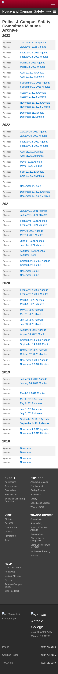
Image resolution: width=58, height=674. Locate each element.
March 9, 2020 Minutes (32, 304)
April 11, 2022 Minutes (32, 156)
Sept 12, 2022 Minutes (32, 176)
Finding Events (37, 490)
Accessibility (36, 523)
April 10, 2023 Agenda (32, 72)
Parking (8, 531)
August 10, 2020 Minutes (33, 334)
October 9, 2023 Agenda (33, 92)
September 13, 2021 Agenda (35, 261)
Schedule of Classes (40, 503)
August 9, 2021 (28, 255)
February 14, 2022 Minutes (34, 146)
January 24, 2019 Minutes (33, 383)
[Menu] (53, 3)
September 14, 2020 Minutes (35, 344)
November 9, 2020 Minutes (34, 364)
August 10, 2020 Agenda (33, 330)
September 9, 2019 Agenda (34, 419)
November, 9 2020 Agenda (34, 360)
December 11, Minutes (32, 117)
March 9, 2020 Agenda (32, 300)
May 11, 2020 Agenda (31, 310)
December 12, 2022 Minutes (35, 196)
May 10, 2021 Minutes (31, 235)
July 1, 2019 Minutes (31, 413)
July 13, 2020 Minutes (31, 324)
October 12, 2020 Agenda (33, 350)
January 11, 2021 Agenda (33, 211)
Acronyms (10, 571)
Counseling (10, 490)
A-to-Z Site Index (13, 567)
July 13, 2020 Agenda (31, 320)
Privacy (34, 555)
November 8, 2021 (30, 271)
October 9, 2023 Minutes (33, 96)
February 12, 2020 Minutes (34, 294)
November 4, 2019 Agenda (34, 429)
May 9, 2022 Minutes (31, 166)
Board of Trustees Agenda (39, 528)
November (25, 458)
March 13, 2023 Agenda (32, 62)
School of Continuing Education (15, 499)
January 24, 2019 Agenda (33, 379)
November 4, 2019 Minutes (34, 433)
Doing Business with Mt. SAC (40, 545)
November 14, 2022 (30, 186)
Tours (7, 540)
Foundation (35, 494)
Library (33, 498)
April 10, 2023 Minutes (32, 76)
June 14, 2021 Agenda (32, 241)
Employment (36, 486)
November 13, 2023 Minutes (35, 107)
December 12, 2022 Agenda (35, 192)
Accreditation (36, 519)
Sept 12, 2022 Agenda (32, 171)
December (25, 448)
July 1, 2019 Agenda (31, 409)
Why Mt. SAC (37, 507)
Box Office (10, 523)
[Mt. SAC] (29, 3)
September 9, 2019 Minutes (34, 423)
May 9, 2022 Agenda (31, 161)
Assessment (11, 486)
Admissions (10, 482)
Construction (36, 534)
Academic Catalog (39, 482)
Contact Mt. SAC (13, 576)
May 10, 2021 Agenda (31, 231)
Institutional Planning (40, 551)
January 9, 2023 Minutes (33, 47)
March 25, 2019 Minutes (32, 393)
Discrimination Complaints (37, 539)
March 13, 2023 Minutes (32, 67)
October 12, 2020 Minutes (33, 354)
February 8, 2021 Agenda (33, 221)
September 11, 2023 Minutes (35, 86)
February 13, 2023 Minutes (34, 57)
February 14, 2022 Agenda (34, 141)
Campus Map (11, 527)
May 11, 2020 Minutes (31, 314)
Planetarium (10, 536)
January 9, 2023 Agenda (33, 42)
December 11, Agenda (32, 113)
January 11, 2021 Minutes (33, 215)
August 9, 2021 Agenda (32, 251)
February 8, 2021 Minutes (33, 225)
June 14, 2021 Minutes (32, 245)
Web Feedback (12, 591)
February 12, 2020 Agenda (34, 290)
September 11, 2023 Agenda (35, 82)
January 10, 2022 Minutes (33, 136)
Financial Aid (11, 494)
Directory (9, 580)
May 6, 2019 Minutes (31, 403)
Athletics (9, 519)
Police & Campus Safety (13, 585)
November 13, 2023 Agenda (35, 102)
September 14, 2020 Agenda (35, 340)
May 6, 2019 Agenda (31, 399)
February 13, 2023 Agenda (34, 52)
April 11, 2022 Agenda (31, 151)
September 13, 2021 (30, 265)
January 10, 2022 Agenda (33, 131)
